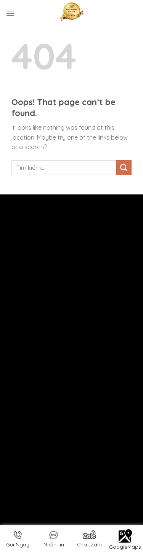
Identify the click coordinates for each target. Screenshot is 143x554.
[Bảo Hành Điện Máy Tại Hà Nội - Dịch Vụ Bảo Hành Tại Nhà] (72, 13)
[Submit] (124, 167)
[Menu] (10, 13)
